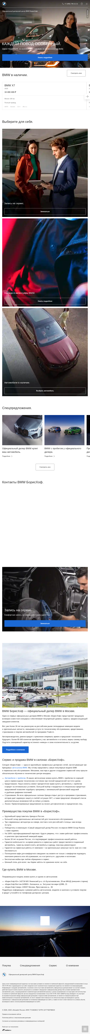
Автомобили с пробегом (15, 778)
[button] (7, 438)
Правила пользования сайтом (11, 1014)
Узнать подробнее (45, 57)
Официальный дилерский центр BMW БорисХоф (20, 11)
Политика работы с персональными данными (16, 1017)
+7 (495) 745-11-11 (71, 4)
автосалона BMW (19, 768)
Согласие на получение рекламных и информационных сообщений (23, 1021)
